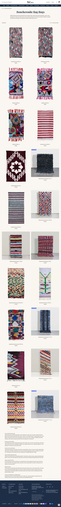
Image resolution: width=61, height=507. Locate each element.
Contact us (3, 486)
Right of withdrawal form (13, 491)
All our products (11, 486)
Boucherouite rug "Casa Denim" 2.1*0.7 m (45, 337)
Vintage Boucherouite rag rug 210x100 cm (16, 344)
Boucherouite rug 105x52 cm (16, 61)
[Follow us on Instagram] (50, 487)
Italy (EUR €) (48, 2)
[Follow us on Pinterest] (52, 487)
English (53, 2)
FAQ (9, 489)
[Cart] (58, 2)
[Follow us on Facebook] (47, 487)
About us (47, 5)
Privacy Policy (21, 486)
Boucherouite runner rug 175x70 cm (45, 302)
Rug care (10, 487)
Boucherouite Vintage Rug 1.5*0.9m (45, 261)
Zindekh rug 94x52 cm (16, 144)
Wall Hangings (36, 5)
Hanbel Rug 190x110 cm (16, 385)
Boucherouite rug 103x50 (45, 61)
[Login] (56, 2)
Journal (52, 5)
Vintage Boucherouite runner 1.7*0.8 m (16, 261)
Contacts (56, 5)
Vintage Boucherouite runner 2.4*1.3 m (45, 378)
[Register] (42, 491)
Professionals (4, 487)
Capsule (7, 5)
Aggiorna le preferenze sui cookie (23, 493)
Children (31, 5)
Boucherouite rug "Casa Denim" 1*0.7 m (45, 178)
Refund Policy (11, 492)
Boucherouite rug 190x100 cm (16, 227)
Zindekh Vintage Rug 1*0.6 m (16, 185)
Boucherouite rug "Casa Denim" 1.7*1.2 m (45, 419)
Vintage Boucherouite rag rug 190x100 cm (16, 302)
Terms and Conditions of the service (23, 490)
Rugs (4, 5)
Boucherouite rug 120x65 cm (45, 144)
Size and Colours (21, 5)
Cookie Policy (21, 487)
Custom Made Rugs (14, 5)
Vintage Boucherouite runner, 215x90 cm (45, 220)
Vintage (27, 5)
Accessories (43, 5)
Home (3, 8)
